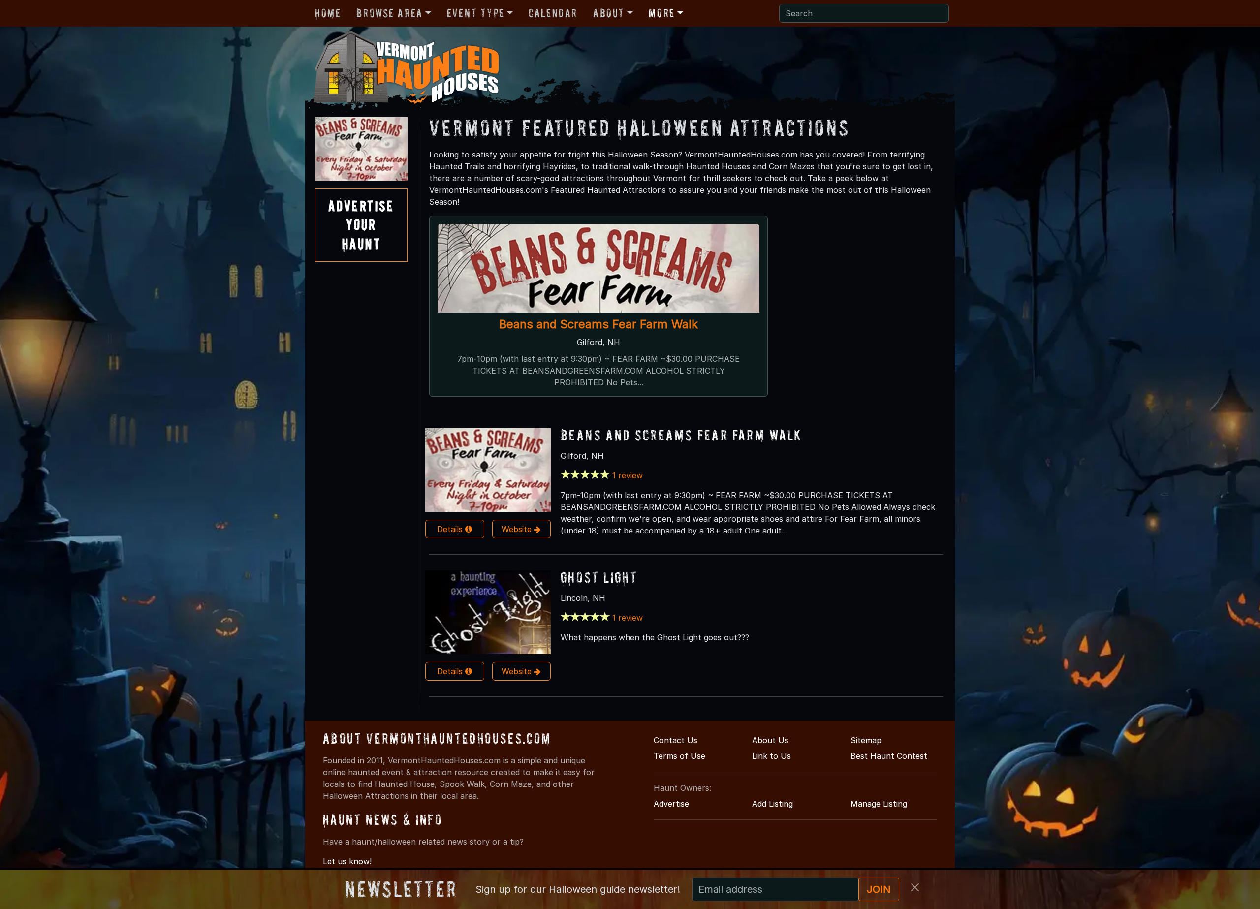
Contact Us (675, 740)
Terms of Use (679, 756)
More (661, 13)
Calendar (553, 13)
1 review (627, 475)
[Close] (915, 887)
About (609, 13)
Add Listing (772, 804)
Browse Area (389, 13)
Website (518, 529)
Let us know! (347, 861)
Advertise (671, 804)
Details (451, 529)
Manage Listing (878, 804)
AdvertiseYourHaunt (361, 225)
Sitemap (866, 740)
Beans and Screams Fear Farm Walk (598, 324)
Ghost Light (599, 577)
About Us (770, 740)
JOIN (879, 889)
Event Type (475, 13)
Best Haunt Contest (888, 756)
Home (328, 13)
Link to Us (771, 756)
